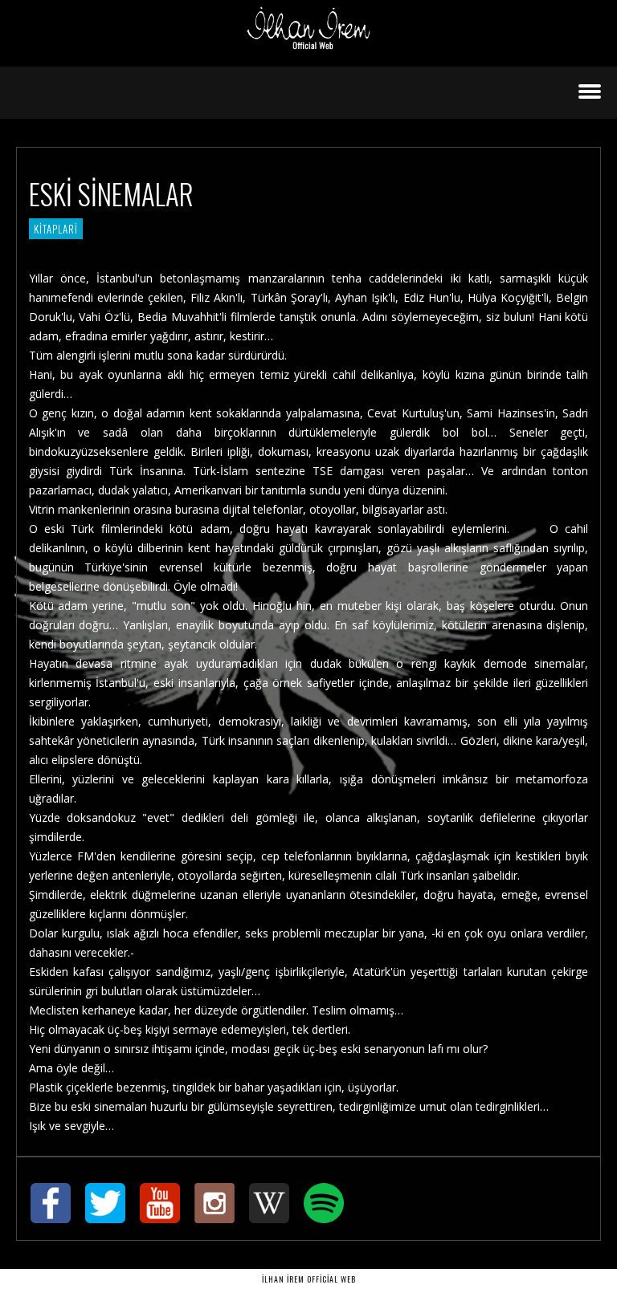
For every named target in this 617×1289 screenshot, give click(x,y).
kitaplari (56, 229)
